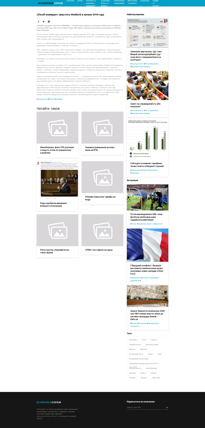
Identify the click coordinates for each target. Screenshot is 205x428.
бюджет (144, 378)
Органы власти (137, 64)
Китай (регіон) (151, 368)
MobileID (59, 99)
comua (51, 3)
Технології (136, 278)
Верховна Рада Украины (141, 67)
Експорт (132, 378)
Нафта (143, 373)
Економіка (133, 340)
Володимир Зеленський (138, 359)
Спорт (134, 224)
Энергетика (136, 170)
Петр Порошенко (151, 64)
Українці (132, 373)
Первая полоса (135, 344)
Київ (159, 354)
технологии (42, 99)
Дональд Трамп (152, 344)
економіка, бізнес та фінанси (149, 224)
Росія (144, 340)
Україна (154, 340)
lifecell (51, 99)
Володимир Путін (136, 354)
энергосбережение (150, 170)
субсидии (135, 173)
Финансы (143, 349)
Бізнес (134, 323)
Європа (132, 349)
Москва (153, 373)
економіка (142, 323)
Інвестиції (156, 378)
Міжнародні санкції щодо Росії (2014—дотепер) (144, 364)
